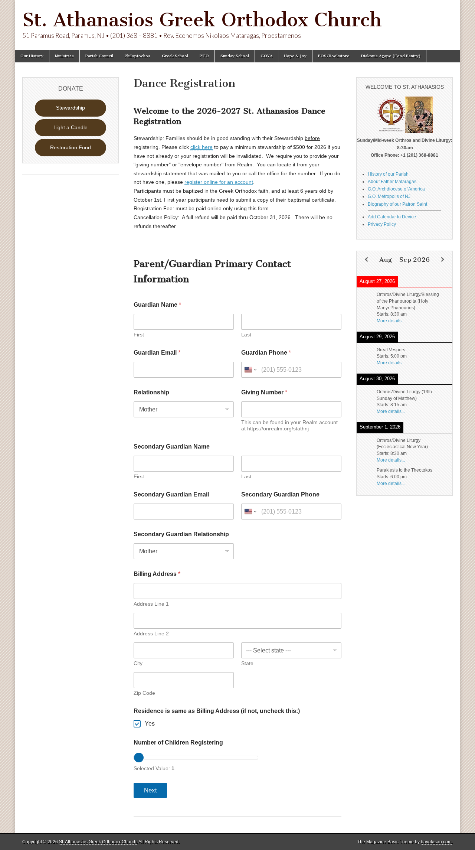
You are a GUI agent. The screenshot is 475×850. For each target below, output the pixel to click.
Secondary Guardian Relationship (181, 534)
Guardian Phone (266, 352)
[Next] (442, 260)
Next (150, 790)
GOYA (266, 55)
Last (246, 335)
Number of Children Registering (178, 742)
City (138, 663)
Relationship (151, 392)
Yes (150, 723)
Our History (31, 55)
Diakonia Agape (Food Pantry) (390, 55)
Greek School (175, 55)
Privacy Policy (382, 224)
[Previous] (366, 260)
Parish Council (99, 55)
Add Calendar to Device (392, 216)
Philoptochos (137, 55)
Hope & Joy (295, 55)
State (247, 663)
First (139, 335)
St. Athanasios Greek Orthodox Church (202, 20)
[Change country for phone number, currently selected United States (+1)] (250, 370)
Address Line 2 (151, 633)
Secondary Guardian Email (171, 494)
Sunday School (234, 55)
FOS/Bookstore (333, 55)
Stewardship (70, 108)
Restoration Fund (70, 147)
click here (201, 147)
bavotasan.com (436, 841)
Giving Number (264, 392)
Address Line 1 (151, 604)
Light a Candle (70, 127)
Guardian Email (157, 352)
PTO (204, 55)
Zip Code (144, 693)
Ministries (64, 55)
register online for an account (218, 182)
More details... (391, 320)
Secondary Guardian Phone (280, 494)
